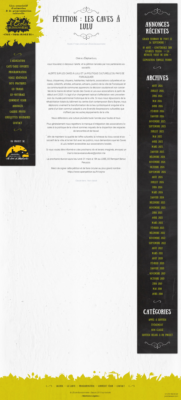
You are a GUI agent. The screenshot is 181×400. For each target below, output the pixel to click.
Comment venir (105, 386)
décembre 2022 (157, 233)
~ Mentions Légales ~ (90, 395)
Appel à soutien (157, 320)
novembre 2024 (157, 162)
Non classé (92, 180)
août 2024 (157, 177)
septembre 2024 (157, 172)
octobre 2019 (157, 278)
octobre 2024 (157, 167)
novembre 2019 (157, 273)
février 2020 (157, 263)
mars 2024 (157, 192)
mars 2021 (157, 253)
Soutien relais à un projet (157, 335)
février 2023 (157, 228)
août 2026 (157, 86)
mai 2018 (157, 289)
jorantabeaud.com (171, 396)
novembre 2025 (157, 121)
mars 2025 (157, 147)
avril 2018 (157, 294)
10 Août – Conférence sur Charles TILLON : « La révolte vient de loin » (157, 51)
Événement (157, 325)
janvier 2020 (157, 268)
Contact (121, 386)
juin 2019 (157, 284)
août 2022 (157, 248)
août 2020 (157, 258)
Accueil (59, 386)
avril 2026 (157, 106)
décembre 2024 (157, 157)
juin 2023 (157, 213)
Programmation (86, 386)
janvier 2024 (157, 197)
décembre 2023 (157, 202)
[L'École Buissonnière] (17, 23)
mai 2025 (157, 136)
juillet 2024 (157, 182)
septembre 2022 (157, 243)
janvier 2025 (157, 152)
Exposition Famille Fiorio (157, 60)
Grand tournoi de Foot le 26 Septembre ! (157, 40)
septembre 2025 (157, 126)
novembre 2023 (157, 207)
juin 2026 (157, 96)
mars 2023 (157, 223)
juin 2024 (157, 187)
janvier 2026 (157, 116)
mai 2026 (157, 101)
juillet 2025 (157, 131)
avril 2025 (157, 141)
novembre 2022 (157, 238)
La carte (71, 386)
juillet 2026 (157, 91)
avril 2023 (157, 218)
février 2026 (157, 111)
